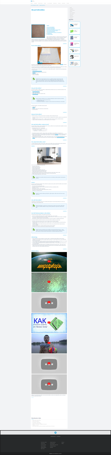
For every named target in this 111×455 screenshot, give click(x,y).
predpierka (56, 134)
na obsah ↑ (65, 43)
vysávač (34, 107)
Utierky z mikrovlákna (35, 421)
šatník (32, 3)
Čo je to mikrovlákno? (50, 27)
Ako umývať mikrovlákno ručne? (52, 30)
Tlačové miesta (40, 3)
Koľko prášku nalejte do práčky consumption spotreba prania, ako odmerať (43, 426)
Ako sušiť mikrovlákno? (51, 31)
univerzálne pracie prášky (36, 91)
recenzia (68, 3)
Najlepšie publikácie (43, 447)
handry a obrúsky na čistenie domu (37, 71)
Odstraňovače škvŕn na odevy (36, 423)
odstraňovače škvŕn (35, 94)
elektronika (55, 3)
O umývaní (35, 3)
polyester (61, 64)
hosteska (59, 3)
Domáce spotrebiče (76, 49)
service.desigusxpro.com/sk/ (34, 5)
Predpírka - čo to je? (35, 425)
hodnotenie (63, 3)
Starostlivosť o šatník (44, 442)
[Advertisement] (49, 17)
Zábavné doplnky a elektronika (54, 444)
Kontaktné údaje (53, 436)
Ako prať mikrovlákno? (51, 27)
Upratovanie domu (76, 23)
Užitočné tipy (49, 33)
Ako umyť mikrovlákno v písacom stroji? (53, 29)
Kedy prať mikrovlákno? (51, 28)
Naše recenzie (43, 448)
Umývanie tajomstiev (42, 5)
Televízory (63, 442)
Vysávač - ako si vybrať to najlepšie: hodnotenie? (39, 424)
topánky (63, 443)
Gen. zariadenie (49, 3)
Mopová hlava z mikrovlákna (36, 420)
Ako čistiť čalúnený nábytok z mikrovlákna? (54, 32)
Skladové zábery (50, 34)
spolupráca (58, 436)
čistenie (45, 3)
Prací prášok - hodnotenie (36, 422)
